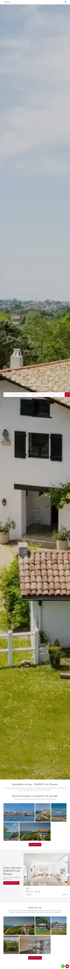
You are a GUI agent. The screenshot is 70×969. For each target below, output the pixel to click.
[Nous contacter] (67, 966)
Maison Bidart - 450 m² (63, 778)
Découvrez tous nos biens (11, 883)
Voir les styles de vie (35, 957)
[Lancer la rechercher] (67, 394)
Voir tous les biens (35, 844)
